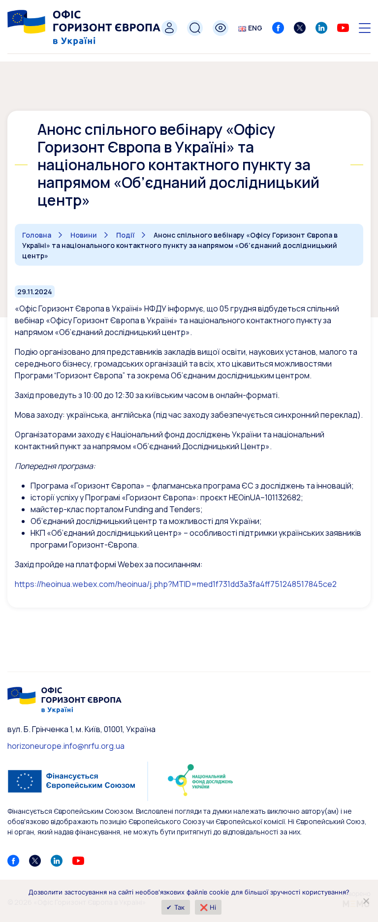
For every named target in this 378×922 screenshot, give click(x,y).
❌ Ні (208, 907)
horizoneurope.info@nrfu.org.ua (66, 745)
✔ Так (175, 907)
